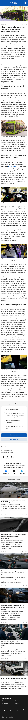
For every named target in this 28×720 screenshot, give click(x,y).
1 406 (25, 551)
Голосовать (14, 435)
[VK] (17, 710)
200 (26, 658)
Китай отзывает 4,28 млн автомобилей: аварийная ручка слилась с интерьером (14, 536)
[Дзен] (23, 710)
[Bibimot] (14, 3)
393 (26, 622)
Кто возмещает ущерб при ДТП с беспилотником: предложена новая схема (12, 643)
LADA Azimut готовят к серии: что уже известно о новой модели (13, 679)
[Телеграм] (4, 710)
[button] (3, 457)
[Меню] (2, 2)
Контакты (17, 700)
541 (26, 585)
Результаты (14, 439)
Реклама (4, 700)
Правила (17, 703)
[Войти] (25, 2)
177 (26, 693)
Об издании (5, 703)
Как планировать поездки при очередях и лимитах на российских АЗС (12, 572)
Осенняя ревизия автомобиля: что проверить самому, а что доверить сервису (12, 607)
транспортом (12, 167)
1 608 (25, 515)
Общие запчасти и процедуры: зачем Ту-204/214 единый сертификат (13, 501)
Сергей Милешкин (6, 447)
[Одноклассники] (11, 710)
